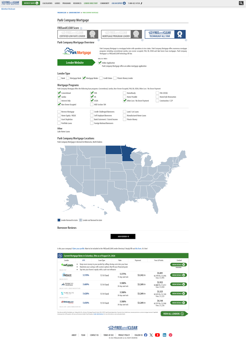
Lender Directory (74, 12)
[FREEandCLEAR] (123, 328)
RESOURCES (77, 3)
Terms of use (109, 335)
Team (83, 335)
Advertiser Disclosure (8, 8)
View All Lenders (173, 313)
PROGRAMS (67, 3)
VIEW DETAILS (177, 264)
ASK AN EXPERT (117, 3)
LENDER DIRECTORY (91, 3)
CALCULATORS (47, 3)
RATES (31, 3)
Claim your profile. (78, 248)
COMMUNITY (104, 3)
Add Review (123, 236)
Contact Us (94, 335)
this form (138, 248)
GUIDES (57, 3)
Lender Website (75, 62)
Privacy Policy (124, 335)
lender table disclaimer (99, 314)
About (74, 335)
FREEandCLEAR (61, 12)
